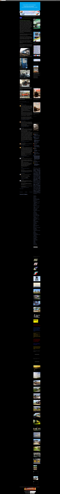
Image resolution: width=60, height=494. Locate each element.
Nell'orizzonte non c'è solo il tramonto (36, 227)
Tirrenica (36, 189)
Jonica (39, 177)
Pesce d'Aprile (39, 182)
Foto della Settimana (35, 174)
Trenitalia (37, 191)
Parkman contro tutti (35, 229)
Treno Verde (36, 192)
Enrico (21, 146)
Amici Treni (34, 197)
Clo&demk (22, 173)
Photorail (34, 231)
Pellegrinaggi (37, 182)
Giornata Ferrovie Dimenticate (36, 175)
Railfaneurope (34, 232)
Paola (39, 181)
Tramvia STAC (39, 189)
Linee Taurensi (38, 178)
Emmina (36, 172)
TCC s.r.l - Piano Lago (35, 237)
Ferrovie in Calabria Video (36, 145)
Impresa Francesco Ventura (37, 176)
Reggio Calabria (35, 184)
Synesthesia (35, 148)
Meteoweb (34, 224)
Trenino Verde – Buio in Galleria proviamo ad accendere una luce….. (37, 159)
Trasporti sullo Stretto (35, 239)
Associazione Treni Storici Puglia (36, 199)
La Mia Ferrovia (34, 222)
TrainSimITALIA (34, 238)
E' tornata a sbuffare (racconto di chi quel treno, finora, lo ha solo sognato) (37, 154)
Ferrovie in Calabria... (24, 194)
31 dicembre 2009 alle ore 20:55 (25, 168)
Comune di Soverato (35, 204)
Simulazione (34, 187)
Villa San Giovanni (35, 193)
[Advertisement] (27, 190)
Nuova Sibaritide (34, 228)
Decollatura (34, 172)
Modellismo (34, 181)
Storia (39, 188)
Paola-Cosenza (34, 182)
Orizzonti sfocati (35, 143)
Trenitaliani (34, 241)
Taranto (34, 189)
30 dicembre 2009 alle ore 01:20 (25, 119)
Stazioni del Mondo (35, 236)
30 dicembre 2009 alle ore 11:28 (25, 126)
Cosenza (36, 171)
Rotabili (39, 185)
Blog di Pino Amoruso (35, 200)
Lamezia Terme (35, 178)
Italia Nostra (37, 177)
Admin (21, 157)
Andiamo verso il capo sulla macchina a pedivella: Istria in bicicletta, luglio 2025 (36, 138)
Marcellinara (36, 180)
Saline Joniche (34, 186)
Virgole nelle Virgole (35, 244)
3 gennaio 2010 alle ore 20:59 (25, 187)
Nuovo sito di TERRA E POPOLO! (37, 161)
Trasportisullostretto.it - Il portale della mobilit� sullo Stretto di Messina (37, 165)
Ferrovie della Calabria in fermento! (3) (25, 20)
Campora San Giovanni (37, 168)
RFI (33, 185)
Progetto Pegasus (35, 183)
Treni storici (34, 191)
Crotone (39, 171)
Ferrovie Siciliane (35, 212)
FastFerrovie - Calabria (35, 208)
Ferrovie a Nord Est (35, 213)
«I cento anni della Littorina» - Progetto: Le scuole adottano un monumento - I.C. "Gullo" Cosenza (37, 146)
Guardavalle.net (34, 219)
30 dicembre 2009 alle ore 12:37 (25, 141)
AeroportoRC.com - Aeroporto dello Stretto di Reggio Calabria (37, 141)
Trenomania (34, 242)
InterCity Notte (34, 177)
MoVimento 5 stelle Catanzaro (36, 225)
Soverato (39, 187)
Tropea (38, 192)
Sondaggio (37, 187)
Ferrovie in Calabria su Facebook (36, 215)
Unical (39, 192)
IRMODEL (34, 220)
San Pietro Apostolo (38, 186)
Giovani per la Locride (35, 218)
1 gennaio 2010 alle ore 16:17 (25, 178)
